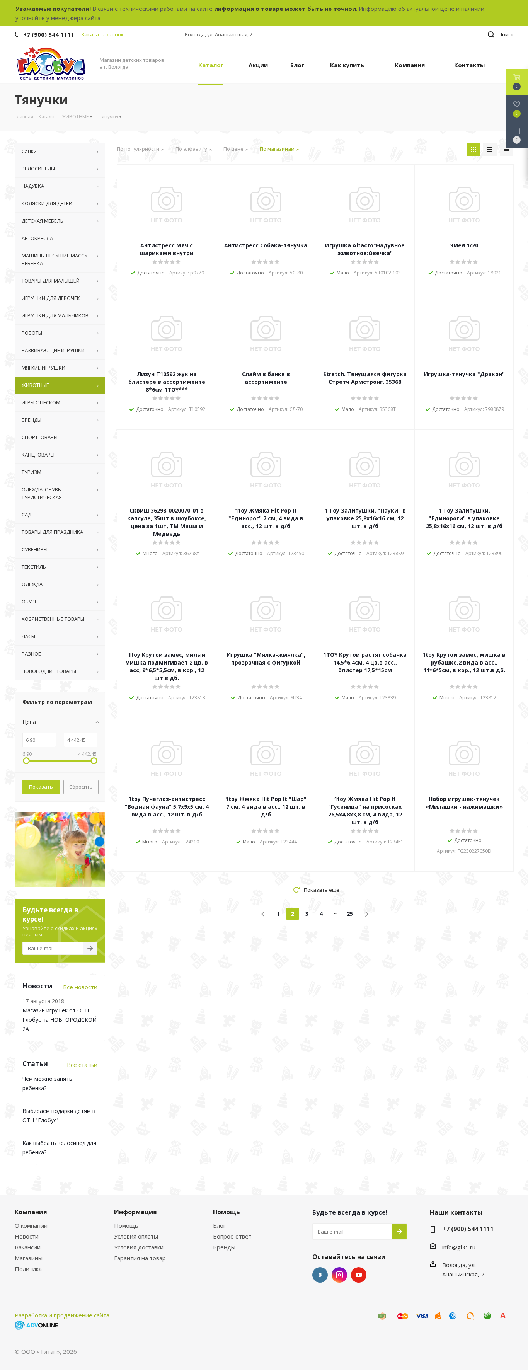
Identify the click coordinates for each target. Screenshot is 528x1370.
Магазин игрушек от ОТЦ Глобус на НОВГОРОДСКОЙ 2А (59, 1020)
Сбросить (81, 786)
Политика (28, 1269)
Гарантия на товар (140, 1258)
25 (350, 913)
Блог (219, 1225)
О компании (31, 1225)
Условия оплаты (136, 1236)
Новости (27, 1236)
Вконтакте (320, 1275)
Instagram (339, 1275)
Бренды (224, 1247)
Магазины (29, 1258)
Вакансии (28, 1247)
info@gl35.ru (458, 1247)
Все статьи (82, 1064)
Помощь (126, 1225)
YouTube (358, 1275)
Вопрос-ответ (232, 1236)
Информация (135, 1212)
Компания (31, 1212)
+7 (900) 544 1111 (48, 34)
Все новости (80, 987)
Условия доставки (139, 1247)
